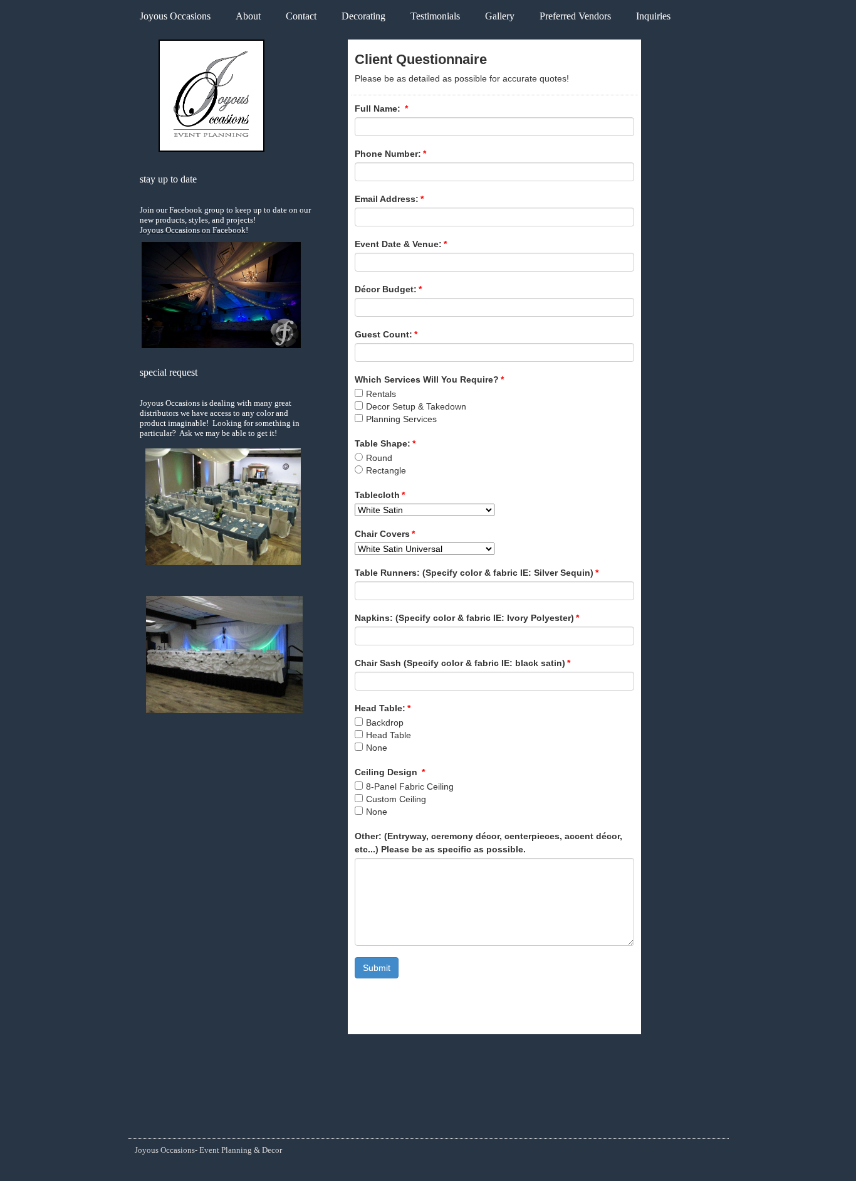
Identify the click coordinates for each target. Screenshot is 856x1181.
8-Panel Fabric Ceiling (410, 786)
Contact (301, 16)
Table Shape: (385, 443)
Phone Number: (390, 154)
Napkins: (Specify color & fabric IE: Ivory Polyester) (467, 618)
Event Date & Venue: (401, 244)
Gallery (499, 16)
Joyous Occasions (175, 16)
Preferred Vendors (575, 16)
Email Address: (389, 199)
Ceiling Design (390, 772)
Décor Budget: (388, 289)
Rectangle (386, 470)
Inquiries (653, 16)
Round (379, 458)
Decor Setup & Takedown (416, 406)
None (376, 748)
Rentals (381, 394)
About (248, 16)
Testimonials (435, 16)
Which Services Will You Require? (429, 379)
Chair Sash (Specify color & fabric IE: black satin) (462, 663)
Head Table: (382, 708)
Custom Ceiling (396, 799)
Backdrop (385, 723)
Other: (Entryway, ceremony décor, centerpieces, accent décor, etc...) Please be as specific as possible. (488, 842)
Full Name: (381, 108)
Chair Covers (385, 534)
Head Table (388, 735)
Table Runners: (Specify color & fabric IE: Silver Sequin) (476, 573)
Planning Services (401, 419)
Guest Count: (386, 334)
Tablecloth (380, 495)
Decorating (363, 16)
